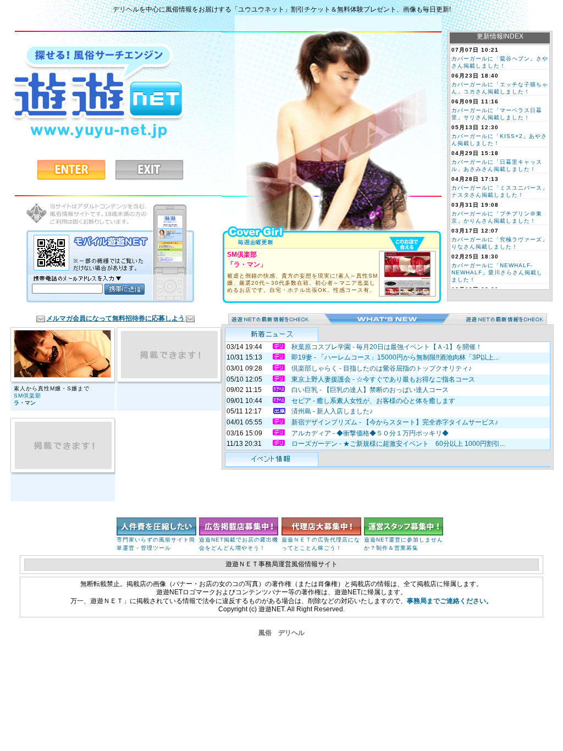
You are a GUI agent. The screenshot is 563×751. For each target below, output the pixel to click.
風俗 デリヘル (281, 633)
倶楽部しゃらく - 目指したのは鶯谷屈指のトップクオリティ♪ (381, 368)
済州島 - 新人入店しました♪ (332, 411)
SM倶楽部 (27, 396)
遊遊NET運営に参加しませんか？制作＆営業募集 (403, 544)
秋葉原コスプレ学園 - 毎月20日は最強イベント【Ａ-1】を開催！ (386, 347)
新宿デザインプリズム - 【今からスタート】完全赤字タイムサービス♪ (394, 422)
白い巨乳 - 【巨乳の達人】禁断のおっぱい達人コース (370, 390)
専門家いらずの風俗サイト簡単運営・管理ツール (156, 544)
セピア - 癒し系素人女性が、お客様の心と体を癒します (373, 401)
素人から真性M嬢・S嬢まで (52, 388)
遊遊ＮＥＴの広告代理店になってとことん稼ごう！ (321, 544)
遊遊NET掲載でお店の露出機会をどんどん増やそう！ (238, 544)
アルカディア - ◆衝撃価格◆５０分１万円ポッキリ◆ (370, 433)
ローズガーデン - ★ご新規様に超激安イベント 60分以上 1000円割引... (398, 444)
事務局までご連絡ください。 (450, 601)
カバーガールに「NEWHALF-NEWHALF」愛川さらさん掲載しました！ (497, 272)
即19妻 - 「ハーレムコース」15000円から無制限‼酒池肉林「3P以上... (395, 357)
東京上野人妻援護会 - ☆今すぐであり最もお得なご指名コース (383, 379)
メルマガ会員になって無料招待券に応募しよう (115, 318)
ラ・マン (25, 403)
